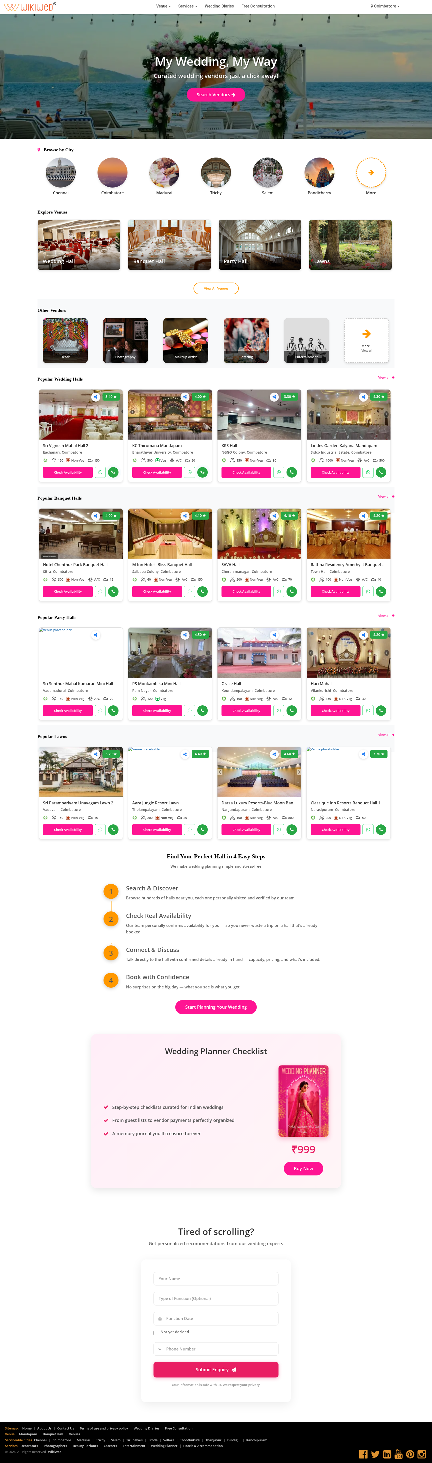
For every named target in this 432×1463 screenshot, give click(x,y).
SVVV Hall (231, 565)
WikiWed (55, 1451)
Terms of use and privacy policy (104, 1428)
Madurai (83, 1440)
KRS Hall (229, 446)
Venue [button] (162, 6)
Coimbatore (61, 1440)
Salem (115, 1440)
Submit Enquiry (212, 1369)
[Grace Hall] (259, 653)
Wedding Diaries (219, 6)
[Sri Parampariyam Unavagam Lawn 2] (81, 772)
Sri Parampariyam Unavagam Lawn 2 (78, 803)
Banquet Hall (53, 1434)
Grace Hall (231, 684)
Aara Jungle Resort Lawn (155, 803)
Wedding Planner (164, 1445)
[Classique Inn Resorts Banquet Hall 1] (348, 772)
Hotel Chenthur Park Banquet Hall (75, 565)
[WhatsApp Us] (100, 472)
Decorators (29, 1445)
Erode (153, 1440)
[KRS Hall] (259, 415)
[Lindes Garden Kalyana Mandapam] (348, 415)
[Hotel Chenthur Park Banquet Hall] (81, 534)
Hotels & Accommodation (203, 1445)
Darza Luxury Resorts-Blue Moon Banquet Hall (259, 803)
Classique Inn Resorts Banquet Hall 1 (345, 803)
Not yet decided (174, 1331)
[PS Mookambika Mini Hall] (170, 653)
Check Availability (68, 472)
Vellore (168, 1440)
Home (27, 1428)
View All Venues (216, 288)
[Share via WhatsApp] (95, 397)
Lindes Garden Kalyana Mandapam (344, 446)
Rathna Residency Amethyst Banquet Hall (348, 565)
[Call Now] (113, 472)
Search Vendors (214, 95)
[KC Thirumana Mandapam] (170, 415)
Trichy (100, 1440)
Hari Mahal (321, 684)
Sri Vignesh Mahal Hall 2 (65, 446)
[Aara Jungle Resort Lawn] (170, 772)
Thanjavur (214, 1440)
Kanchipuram (256, 1440)
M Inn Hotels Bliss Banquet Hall (162, 565)
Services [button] (186, 6)
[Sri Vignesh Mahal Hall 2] (81, 415)
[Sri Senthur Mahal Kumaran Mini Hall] (81, 653)
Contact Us (65, 1428)
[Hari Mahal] (348, 653)
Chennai (40, 1440)
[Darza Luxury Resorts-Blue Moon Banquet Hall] (259, 772)
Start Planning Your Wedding (216, 1007)
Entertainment (134, 1445)
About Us (44, 1428)
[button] (385, 6)
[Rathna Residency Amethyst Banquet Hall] (348, 534)
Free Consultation (258, 6)
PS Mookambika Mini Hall (156, 684)
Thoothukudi (190, 1440)
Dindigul (233, 1440)
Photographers (55, 1445)
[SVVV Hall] (259, 534)
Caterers (110, 1445)
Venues (74, 1434)
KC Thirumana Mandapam (157, 446)
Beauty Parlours (85, 1445)
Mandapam (28, 1434)
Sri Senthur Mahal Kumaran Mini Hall (78, 684)
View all (384, 377)
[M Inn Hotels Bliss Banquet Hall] (170, 534)
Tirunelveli (134, 1440)
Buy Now (303, 1168)
